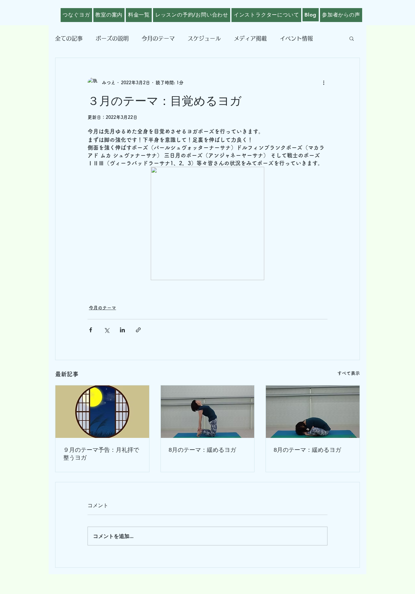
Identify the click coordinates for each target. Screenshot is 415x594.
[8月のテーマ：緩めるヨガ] (208, 411)
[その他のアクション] (323, 82)
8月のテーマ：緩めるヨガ (202, 450)
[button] (352, 38)
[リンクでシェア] (138, 330)
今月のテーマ (158, 38)
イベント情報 (296, 38)
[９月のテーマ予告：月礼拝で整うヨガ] (102, 411)
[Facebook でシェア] (91, 330)
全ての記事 (69, 38)
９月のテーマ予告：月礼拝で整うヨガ (101, 454)
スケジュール (204, 38)
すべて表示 (348, 373)
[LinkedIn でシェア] (122, 330)
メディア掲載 (250, 38)
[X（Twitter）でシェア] (106, 330)
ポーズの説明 (112, 38)
